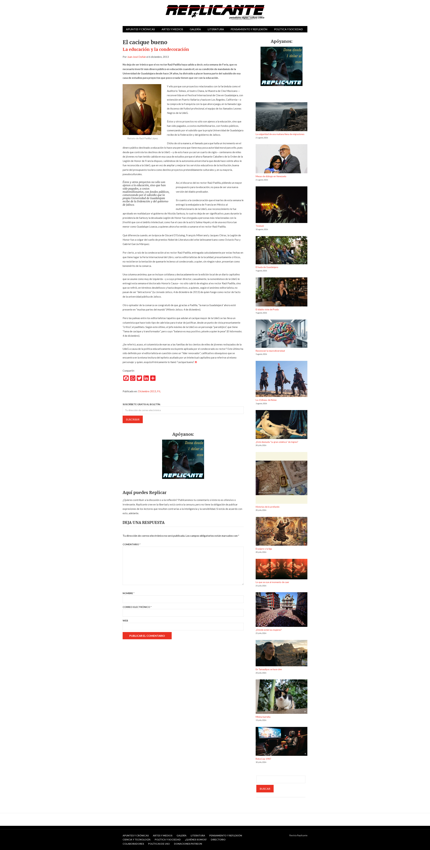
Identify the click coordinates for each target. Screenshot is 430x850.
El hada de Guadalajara (267, 267)
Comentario (131, 544)
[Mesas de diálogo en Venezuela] (281, 159)
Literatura (216, 29)
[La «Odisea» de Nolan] (281, 379)
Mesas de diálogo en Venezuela (271, 176)
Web (125, 620)
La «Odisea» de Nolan (266, 400)
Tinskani (260, 226)
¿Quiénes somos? (196, 839)
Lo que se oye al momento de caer (272, 582)
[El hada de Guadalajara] (281, 250)
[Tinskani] (281, 205)
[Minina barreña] (281, 697)
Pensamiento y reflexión (249, 29)
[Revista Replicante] (215, 12)
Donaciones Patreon (188, 843)
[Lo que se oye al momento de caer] (281, 569)
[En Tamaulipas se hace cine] (281, 653)
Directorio (218, 839)
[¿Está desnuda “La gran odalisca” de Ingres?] (281, 425)
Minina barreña (263, 716)
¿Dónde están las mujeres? (269, 630)
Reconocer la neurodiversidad (270, 350)
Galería (195, 29)
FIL (159, 391)
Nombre (128, 593)
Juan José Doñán (136, 56)
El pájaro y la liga (264, 548)
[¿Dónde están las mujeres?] (281, 610)
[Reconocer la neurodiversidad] (281, 334)
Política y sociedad (288, 29)
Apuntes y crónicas (140, 29)
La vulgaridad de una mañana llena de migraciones (280, 134)
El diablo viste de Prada (267, 309)
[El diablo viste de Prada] (281, 292)
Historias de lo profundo (268, 506)
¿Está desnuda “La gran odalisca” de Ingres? (277, 442)
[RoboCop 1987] (281, 742)
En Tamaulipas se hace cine (269, 669)
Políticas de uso (159, 843)
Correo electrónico (137, 607)
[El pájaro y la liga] (281, 532)
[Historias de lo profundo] (281, 478)
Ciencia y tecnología (136, 839)
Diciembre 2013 (147, 391)
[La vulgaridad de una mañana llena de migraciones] (281, 117)
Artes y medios (172, 29)
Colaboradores (133, 843)
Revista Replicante (298, 835)
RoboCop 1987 (263, 758)
